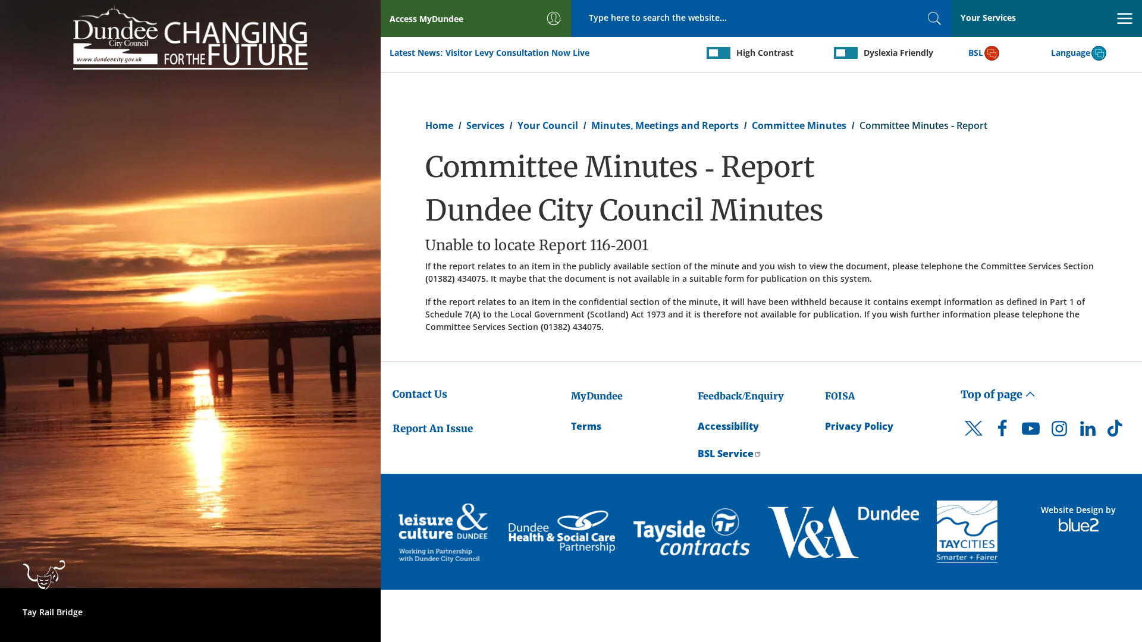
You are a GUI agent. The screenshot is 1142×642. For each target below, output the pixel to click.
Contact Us (420, 394)
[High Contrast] (718, 53)
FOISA (840, 396)
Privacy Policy (859, 426)
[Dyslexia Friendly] (846, 53)
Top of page (993, 394)
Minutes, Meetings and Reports (665, 125)
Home (439, 125)
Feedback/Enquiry (741, 396)
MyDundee (597, 396)
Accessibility (728, 426)
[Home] (190, 36)
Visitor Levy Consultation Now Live (517, 52)
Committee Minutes (799, 125)
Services (485, 125)
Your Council (547, 125)
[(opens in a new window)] (445, 532)
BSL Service (726, 453)
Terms (586, 426)
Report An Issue (433, 428)
